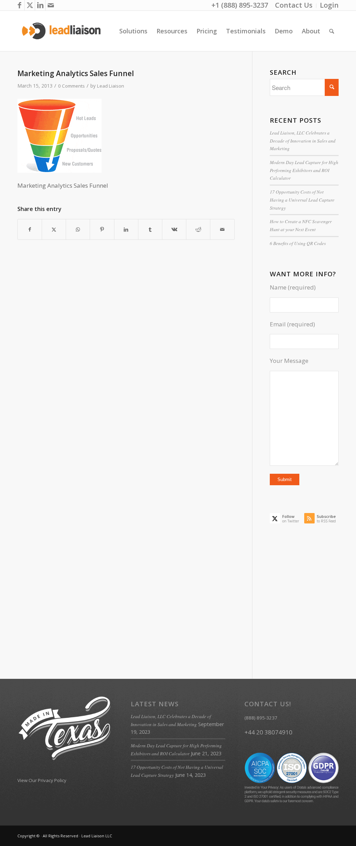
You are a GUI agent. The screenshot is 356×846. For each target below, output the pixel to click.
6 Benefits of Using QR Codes (298, 243)
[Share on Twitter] (54, 229)
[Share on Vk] (174, 229)
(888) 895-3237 (260, 718)
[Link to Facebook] (19, 5)
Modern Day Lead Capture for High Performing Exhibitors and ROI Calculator (304, 170)
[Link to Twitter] (30, 5)
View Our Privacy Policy (41, 780)
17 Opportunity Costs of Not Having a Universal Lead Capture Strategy (302, 200)
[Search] (332, 31)
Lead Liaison (110, 86)
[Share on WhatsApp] (78, 229)
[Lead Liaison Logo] (61, 31)
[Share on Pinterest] (102, 229)
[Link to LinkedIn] (40, 5)
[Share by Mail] (222, 229)
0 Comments (71, 86)
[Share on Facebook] (30, 229)
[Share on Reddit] (198, 229)
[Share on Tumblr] (150, 229)
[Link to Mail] (51, 5)
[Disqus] (134, 371)
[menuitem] (294, 5)
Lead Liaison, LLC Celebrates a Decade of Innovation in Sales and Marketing (302, 141)
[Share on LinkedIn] (126, 229)
